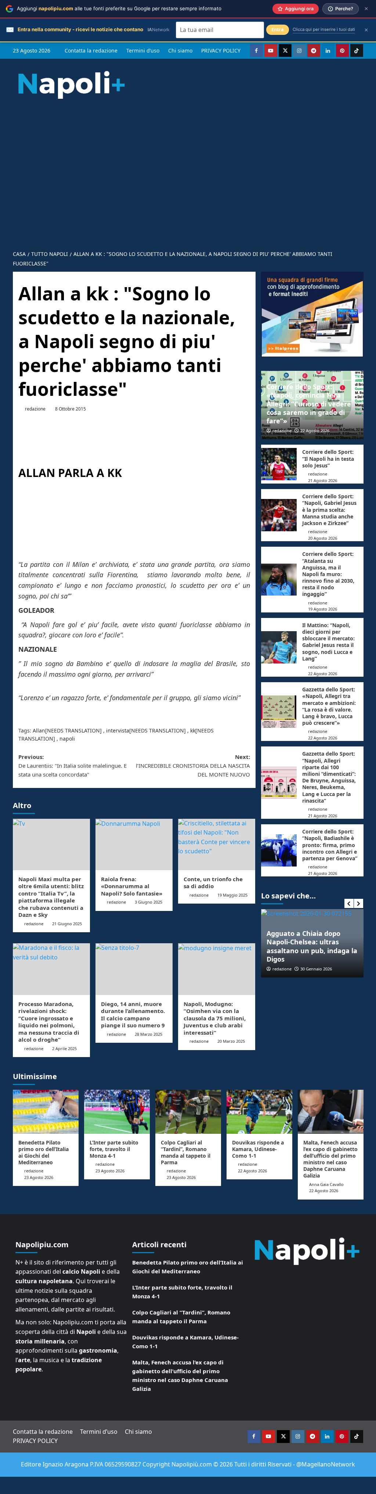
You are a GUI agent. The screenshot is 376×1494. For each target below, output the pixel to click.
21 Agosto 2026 (322, 480)
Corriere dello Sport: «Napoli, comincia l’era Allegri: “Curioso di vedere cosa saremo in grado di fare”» (309, 404)
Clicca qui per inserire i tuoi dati (324, 29)
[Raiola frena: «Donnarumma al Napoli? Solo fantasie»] (134, 844)
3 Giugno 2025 (148, 902)
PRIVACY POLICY (221, 50)
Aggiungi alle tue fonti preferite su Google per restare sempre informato (119, 8)
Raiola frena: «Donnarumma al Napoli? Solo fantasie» (131, 886)
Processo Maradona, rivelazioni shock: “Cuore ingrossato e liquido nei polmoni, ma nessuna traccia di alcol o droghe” (48, 1021)
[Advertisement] (188, 168)
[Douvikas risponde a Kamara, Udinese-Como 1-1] (259, 1111)
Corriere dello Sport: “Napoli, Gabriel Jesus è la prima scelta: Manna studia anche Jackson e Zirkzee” (329, 510)
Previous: (72, 765)
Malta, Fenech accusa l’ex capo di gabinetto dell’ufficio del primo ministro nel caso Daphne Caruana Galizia (330, 1159)
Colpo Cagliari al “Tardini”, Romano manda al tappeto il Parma (185, 1152)
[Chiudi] (366, 8)
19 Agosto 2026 (322, 609)
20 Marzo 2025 (231, 1041)
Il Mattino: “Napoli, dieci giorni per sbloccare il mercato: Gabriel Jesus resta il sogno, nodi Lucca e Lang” (328, 642)
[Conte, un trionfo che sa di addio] (216, 844)
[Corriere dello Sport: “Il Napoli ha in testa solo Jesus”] (279, 464)
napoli (67, 738)
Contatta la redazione (91, 50)
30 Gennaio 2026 (316, 969)
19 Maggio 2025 (232, 895)
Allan (39, 730)
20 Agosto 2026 (322, 538)
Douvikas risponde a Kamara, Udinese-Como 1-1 (258, 1149)
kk (192, 730)
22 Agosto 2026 (314, 430)
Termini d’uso (142, 50)
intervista (117, 730)
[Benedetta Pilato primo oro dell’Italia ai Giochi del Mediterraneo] (46, 1111)
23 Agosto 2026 (38, 1177)
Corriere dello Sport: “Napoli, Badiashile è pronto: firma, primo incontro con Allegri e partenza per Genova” (329, 845)
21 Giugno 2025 (67, 923)
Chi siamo (180, 50)
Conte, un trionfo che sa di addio (213, 882)
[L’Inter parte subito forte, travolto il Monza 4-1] (117, 1111)
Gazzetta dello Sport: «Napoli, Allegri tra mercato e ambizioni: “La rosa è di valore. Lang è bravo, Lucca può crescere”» (329, 706)
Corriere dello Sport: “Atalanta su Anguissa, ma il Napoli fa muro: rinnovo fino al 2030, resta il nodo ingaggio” (328, 573)
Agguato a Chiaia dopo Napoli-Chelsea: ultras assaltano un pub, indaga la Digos (312, 946)
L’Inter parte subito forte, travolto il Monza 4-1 (114, 1149)
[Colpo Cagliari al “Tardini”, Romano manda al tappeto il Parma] (188, 1111)
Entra (277, 29)
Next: (193, 765)
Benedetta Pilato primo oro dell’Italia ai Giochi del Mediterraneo (43, 1152)
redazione (35, 409)
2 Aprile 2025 (64, 1048)
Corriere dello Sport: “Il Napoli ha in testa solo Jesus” (328, 458)
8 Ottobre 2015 (70, 409)
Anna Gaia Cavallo (326, 1184)
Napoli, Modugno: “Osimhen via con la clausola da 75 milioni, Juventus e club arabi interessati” (215, 1018)
